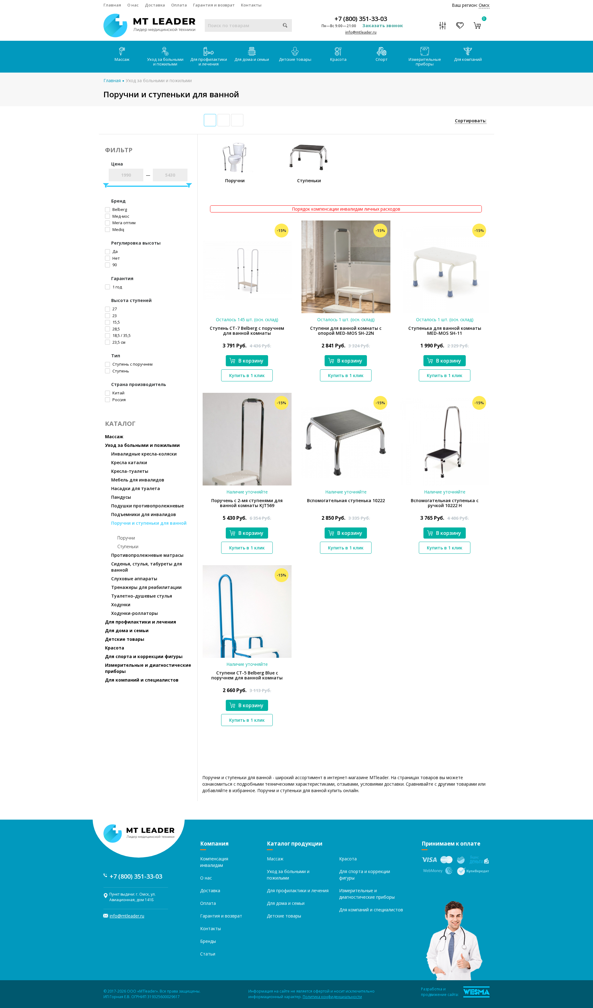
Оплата (179, 5)
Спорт (382, 59)
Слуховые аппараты (134, 579)
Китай (117, 393)
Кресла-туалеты (129, 471)
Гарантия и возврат (214, 5)
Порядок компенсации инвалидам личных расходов (346, 209)
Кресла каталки (129, 462)
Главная (112, 5)
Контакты (251, 5)
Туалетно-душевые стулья (141, 596)
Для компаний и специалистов (142, 680)
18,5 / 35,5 (121, 335)
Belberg (119, 209)
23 (114, 315)
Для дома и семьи (251, 59)
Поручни (126, 538)
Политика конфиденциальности (332, 996)
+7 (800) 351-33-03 (360, 19)
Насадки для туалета (135, 488)
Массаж (122, 59)
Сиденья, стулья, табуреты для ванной (146, 567)
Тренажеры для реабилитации (146, 587)
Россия (118, 399)
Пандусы (121, 497)
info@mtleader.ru (360, 32)
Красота (338, 59)
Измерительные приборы (425, 62)
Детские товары (295, 59)
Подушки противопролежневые (147, 506)
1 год (116, 287)
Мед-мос (120, 216)
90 (114, 264)
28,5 (115, 329)
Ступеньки (127, 546)
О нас (133, 5)
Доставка (155, 5)
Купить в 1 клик (247, 375)
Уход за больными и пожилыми (165, 62)
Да (114, 251)
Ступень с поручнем (132, 364)
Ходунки (120, 604)
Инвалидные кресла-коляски (144, 454)
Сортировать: (470, 121)
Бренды (208, 941)
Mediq (117, 229)
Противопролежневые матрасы (147, 555)
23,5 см (118, 342)
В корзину (250, 360)
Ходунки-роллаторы (134, 613)
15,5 (115, 322)
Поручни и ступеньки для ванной (149, 523)
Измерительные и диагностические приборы (148, 668)
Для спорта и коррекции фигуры (144, 656)
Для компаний (468, 59)
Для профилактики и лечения (208, 62)
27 (114, 309)
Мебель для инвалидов (137, 480)
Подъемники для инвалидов (143, 514)
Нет (115, 258)
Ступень (120, 371)
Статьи (207, 954)
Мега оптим (123, 222)
